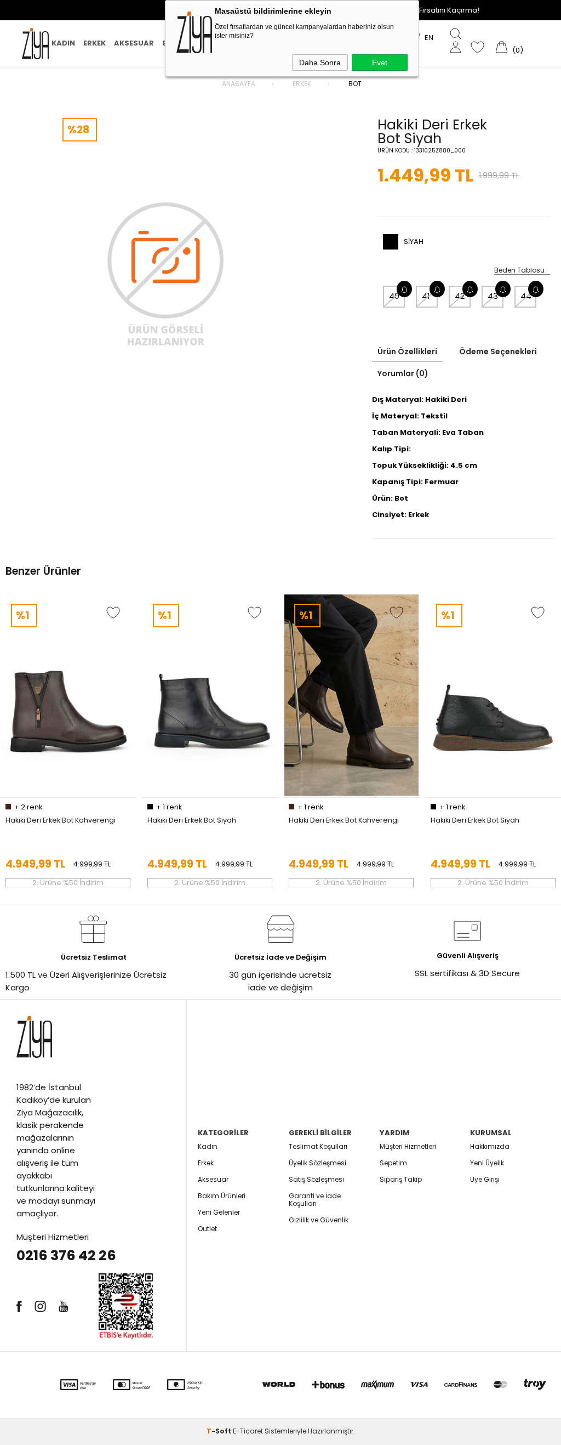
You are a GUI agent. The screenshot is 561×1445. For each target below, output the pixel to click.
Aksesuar (134, 43)
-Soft (220, 1431)
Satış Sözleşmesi (316, 1179)
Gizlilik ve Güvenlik (318, 1220)
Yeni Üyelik (487, 1163)
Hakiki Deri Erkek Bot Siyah (191, 820)
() (517, 50)
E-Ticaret (248, 1431)
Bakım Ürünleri (221, 1195)
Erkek (94, 43)
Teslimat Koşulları (318, 1146)
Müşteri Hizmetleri (408, 1146)
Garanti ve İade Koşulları (315, 1199)
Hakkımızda (490, 1146)
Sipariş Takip (401, 1179)
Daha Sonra (320, 62)
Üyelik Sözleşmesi (317, 1163)
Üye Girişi (485, 1179)
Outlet (207, 1228)
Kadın (63, 43)
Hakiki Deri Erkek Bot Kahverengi (60, 820)
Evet (379, 62)
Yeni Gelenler (219, 1212)
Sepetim (393, 1163)
